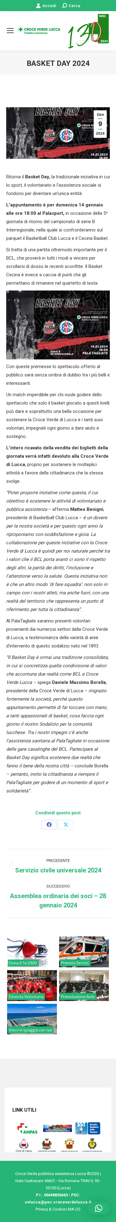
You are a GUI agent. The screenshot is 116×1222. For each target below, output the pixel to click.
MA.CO (74, 1209)
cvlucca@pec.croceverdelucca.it (58, 1202)
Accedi (49, 5)
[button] (99, 1208)
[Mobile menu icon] (10, 31)
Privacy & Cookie (50, 1209)
